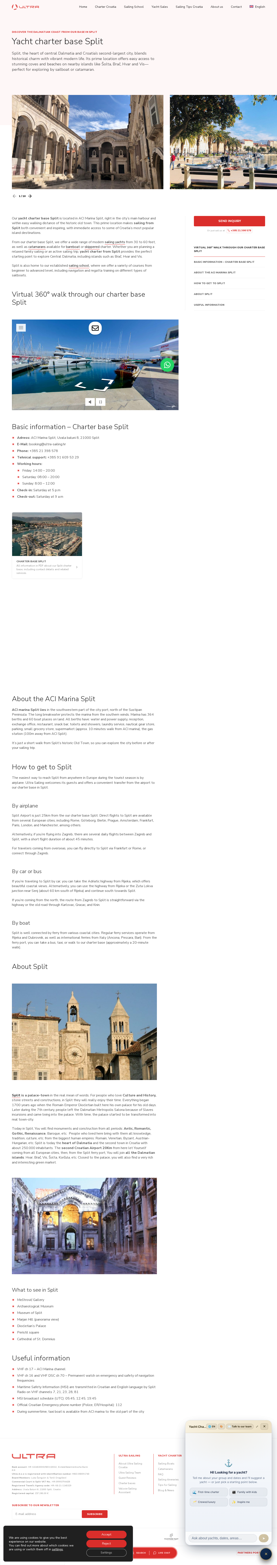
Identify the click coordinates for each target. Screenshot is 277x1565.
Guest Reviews (127, 1478)
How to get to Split (209, 283)
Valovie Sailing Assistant (128, 1490)
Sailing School (134, 7)
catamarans (37, 246)
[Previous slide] (14, 196)
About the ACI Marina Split (215, 272)
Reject (106, 1543)
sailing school (79, 265)
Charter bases (127, 1483)
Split (16, 1095)
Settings (106, 1553)
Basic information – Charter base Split (224, 262)
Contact (236, 7)
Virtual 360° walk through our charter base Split (229, 249)
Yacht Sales (159, 7)
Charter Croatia (105, 7)
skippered (92, 246)
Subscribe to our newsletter (35, 1505)
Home (83, 7)
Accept (106, 1534)
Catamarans (165, 1469)
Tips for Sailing (167, 1485)
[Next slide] (29, 196)
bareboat (73, 246)
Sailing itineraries (168, 1479)
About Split (203, 294)
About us (217, 7)
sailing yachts (115, 242)
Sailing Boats (166, 1463)
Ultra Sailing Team (130, 1472)
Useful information (209, 305)
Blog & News (166, 1490)
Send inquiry (229, 221)
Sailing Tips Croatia (189, 7)
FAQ (160, 1474)
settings (57, 1549)
